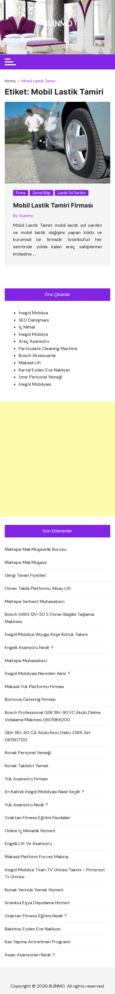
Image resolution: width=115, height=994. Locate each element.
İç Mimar (27, 327)
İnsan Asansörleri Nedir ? (30, 955)
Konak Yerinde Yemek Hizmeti (34, 890)
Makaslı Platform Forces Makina (36, 857)
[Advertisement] (57, 459)
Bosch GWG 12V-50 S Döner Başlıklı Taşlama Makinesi (49, 617)
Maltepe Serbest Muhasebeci (34, 601)
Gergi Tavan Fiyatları (25, 575)
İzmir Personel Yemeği (40, 377)
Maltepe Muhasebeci (26, 661)
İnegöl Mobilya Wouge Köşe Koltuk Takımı (46, 634)
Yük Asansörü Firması (26, 779)
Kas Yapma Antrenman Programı (37, 942)
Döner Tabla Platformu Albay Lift (38, 588)
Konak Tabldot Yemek (27, 766)
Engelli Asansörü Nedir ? (29, 647)
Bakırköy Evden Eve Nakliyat (33, 929)
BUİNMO (57, 23)
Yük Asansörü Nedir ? (26, 805)
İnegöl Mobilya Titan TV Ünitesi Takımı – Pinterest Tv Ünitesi (55, 873)
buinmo (26, 215)
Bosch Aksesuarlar (37, 355)
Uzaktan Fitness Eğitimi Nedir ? (36, 916)
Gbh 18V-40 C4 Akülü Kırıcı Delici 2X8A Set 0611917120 (48, 736)
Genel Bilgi (41, 192)
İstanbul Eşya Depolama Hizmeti (37, 903)
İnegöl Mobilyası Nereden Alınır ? (37, 673)
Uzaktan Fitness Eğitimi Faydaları (37, 818)
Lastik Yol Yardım (72, 192)
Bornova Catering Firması (30, 699)
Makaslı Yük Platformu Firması (34, 686)
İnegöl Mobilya (33, 313)
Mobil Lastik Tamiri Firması (53, 205)
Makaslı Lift (30, 363)
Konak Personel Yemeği (28, 753)
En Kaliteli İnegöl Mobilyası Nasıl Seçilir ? (44, 792)
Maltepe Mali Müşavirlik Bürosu (35, 549)
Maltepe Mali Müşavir (26, 562)
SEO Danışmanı (34, 320)
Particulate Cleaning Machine (48, 348)
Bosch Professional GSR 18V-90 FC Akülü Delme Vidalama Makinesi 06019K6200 (53, 716)
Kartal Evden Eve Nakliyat (44, 370)
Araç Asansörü (34, 341)
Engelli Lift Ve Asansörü (28, 843)
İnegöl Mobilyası (35, 384)
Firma (20, 192)
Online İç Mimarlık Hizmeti (30, 831)
